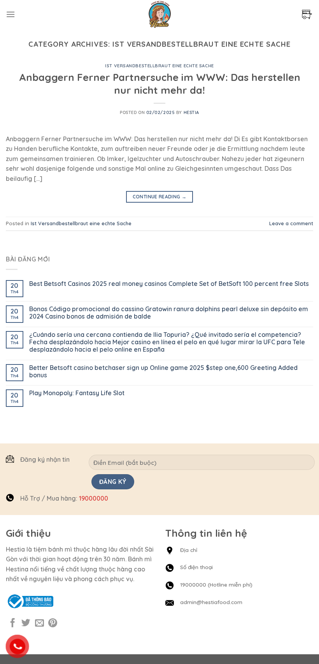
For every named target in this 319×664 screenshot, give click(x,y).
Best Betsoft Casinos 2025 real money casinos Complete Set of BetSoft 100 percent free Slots (169, 283)
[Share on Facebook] (12, 623)
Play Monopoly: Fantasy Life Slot (76, 393)
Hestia (191, 112)
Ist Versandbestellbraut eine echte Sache (159, 65)
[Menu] (10, 14)
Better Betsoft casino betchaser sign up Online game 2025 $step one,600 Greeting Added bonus (163, 371)
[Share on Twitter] (25, 623)
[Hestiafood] (159, 14)
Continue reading (160, 197)
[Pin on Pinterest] (52, 623)
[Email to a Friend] (39, 623)
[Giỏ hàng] (307, 14)
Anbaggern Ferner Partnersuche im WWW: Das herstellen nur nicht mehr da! (159, 83)
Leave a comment (291, 223)
